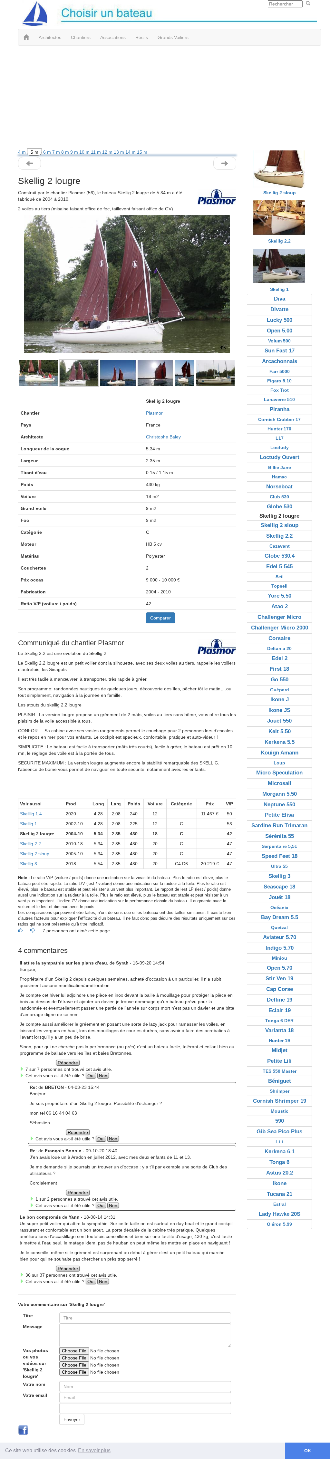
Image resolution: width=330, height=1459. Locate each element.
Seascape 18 (279, 887)
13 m (119, 152)
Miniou (279, 958)
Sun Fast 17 (280, 351)
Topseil (279, 586)
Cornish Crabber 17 (279, 419)
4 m (22, 152)
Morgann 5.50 (279, 794)
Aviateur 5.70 (279, 937)
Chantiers (81, 37)
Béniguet (279, 1081)
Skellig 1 (28, 823)
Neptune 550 (279, 804)
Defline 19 (279, 1000)
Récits (141, 37)
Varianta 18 (279, 1030)
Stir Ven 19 (279, 978)
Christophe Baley (163, 436)
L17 (280, 438)
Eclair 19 (279, 1010)
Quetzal (279, 927)
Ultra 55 (279, 866)
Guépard (279, 689)
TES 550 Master (279, 1071)
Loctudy (279, 447)
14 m (131, 152)
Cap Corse (279, 989)
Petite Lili (279, 1061)
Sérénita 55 (279, 836)
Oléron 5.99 (279, 1224)
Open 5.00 (279, 331)
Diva (279, 299)
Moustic (279, 1111)
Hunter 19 (279, 1040)
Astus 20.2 (279, 1173)
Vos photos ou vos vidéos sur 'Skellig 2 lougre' (35, 1363)
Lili (279, 1141)
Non (103, 1075)
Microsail (279, 783)
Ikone (279, 1183)
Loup (279, 762)
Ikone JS (279, 710)
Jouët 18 (279, 897)
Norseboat (279, 487)
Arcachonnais (279, 361)
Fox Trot (279, 390)
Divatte (279, 309)
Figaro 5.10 (279, 380)
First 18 (279, 669)
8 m (65, 152)
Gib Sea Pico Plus (279, 1131)
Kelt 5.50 (279, 731)
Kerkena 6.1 (280, 1151)
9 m (74, 152)
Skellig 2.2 (30, 843)
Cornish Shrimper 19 (279, 1101)
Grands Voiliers (173, 37)
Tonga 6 (279, 1162)
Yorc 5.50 (279, 596)
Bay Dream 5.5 (279, 917)
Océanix (279, 907)
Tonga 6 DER (279, 1020)
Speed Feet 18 (279, 856)
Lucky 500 (279, 320)
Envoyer (71, 1419)
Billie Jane (279, 467)
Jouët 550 (279, 721)
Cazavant (279, 546)
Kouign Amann (279, 753)
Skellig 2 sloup (34, 853)
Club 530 (279, 496)
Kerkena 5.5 (280, 742)
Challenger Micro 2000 (279, 628)
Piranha (279, 409)
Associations (113, 37)
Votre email (35, 1395)
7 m (56, 152)
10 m (85, 152)
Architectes (50, 37)
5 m (34, 152)
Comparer (160, 617)
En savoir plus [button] (94, 1450)
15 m (142, 152)
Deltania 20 (279, 648)
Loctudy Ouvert (279, 457)
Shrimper (279, 1091)
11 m (96, 152)
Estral (279, 1204)
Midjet (279, 1050)
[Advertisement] (165, 97)
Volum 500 (279, 340)
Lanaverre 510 (279, 399)
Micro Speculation (279, 773)
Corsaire (279, 638)
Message (33, 1326)
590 (279, 1121)
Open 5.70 (279, 968)
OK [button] (307, 1450)
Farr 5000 (279, 371)
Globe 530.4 (280, 556)
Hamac (279, 476)
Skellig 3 (28, 863)
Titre (28, 1315)
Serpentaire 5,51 (279, 846)
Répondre (68, 1062)
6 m (47, 152)
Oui (90, 1075)
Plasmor (154, 413)
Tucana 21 (279, 1194)
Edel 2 (279, 658)
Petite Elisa (279, 815)
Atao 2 (279, 606)
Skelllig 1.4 (31, 813)
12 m (108, 152)
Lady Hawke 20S (279, 1214)
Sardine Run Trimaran (279, 825)
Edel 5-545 (279, 566)
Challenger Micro (279, 617)
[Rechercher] (308, 3)
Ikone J (279, 699)
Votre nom (34, 1384)
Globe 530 (279, 507)
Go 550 (279, 680)
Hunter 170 (279, 428)
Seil (280, 576)
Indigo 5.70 (280, 948)
